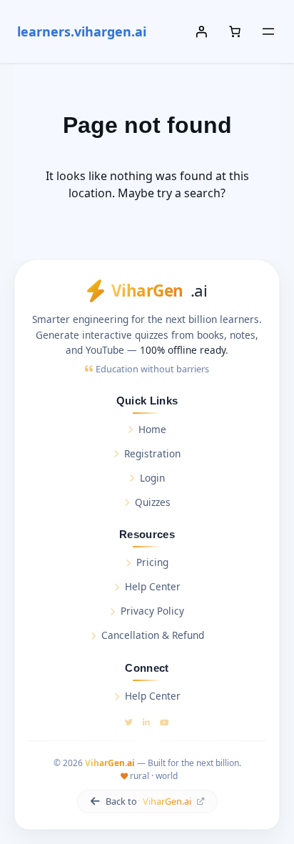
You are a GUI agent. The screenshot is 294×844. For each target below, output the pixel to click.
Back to (148, 801)
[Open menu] (268, 31)
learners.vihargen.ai (81, 31)
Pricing (152, 562)
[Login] (201, 31)
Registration (152, 453)
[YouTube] (164, 722)
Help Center (153, 586)
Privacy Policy (152, 610)
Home (152, 429)
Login (152, 478)
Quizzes (153, 502)
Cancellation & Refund (152, 635)
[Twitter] (129, 722)
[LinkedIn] (146, 722)
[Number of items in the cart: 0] (234, 31)
